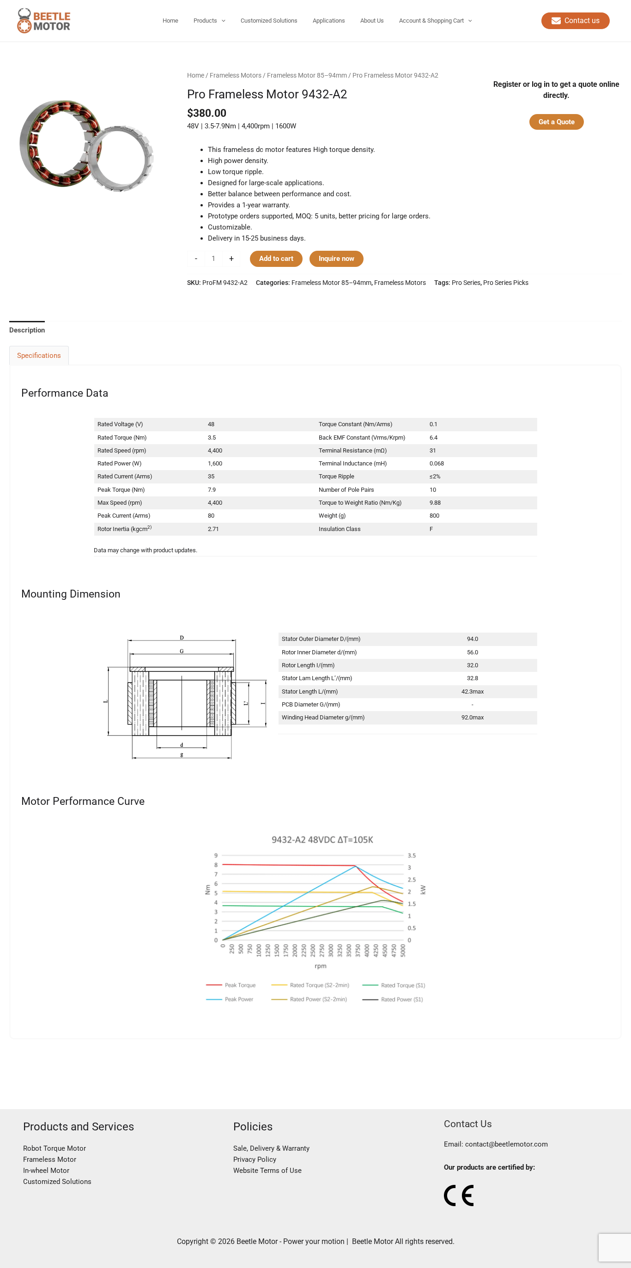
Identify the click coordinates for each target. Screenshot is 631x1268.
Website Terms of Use (267, 1170)
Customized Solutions (57, 1181)
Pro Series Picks (505, 282)
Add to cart (276, 258)
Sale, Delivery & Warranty (271, 1148)
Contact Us (468, 1123)
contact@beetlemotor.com (506, 1144)
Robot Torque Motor (54, 1148)
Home (195, 75)
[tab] (27, 330)
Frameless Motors (235, 75)
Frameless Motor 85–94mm (307, 75)
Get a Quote (557, 122)
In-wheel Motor (46, 1170)
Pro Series (466, 282)
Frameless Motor (49, 1159)
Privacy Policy (254, 1159)
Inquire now (336, 258)
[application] (221, 20)
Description (27, 330)
